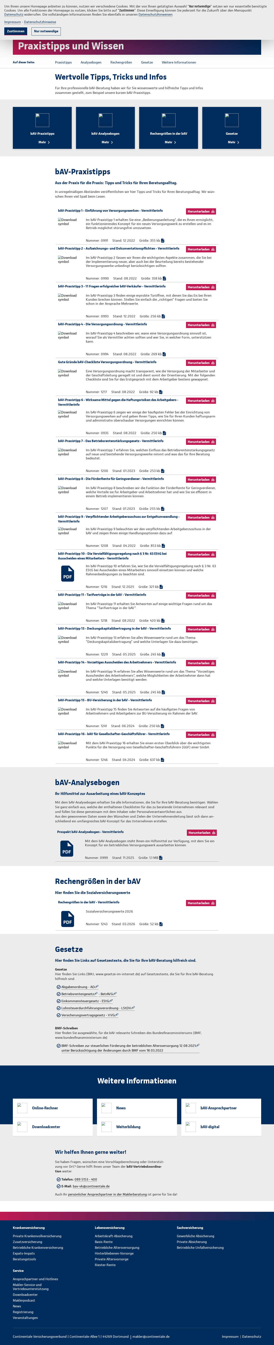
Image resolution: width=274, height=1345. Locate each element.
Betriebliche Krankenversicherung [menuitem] (38, 1248)
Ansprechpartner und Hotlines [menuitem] (35, 1279)
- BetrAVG (105, 994)
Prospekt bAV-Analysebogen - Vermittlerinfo (90, 832)
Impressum (12, 22)
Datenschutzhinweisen (155, 14)
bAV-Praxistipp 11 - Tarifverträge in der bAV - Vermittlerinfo (102, 595)
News (121, 1108)
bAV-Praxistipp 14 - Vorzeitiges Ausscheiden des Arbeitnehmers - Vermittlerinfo (117, 662)
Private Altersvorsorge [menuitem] (111, 1259)
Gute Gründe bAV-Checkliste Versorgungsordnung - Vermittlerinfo (107, 362)
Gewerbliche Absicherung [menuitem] (195, 1236)
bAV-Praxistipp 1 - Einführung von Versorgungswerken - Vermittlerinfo (110, 211)
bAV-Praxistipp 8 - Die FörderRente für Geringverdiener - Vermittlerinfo (111, 479)
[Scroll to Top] (252, 659)
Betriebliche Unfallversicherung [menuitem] (200, 1248)
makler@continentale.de (151, 1337)
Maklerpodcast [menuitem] (24, 1300)
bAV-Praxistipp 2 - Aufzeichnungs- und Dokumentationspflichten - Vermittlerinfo (118, 248)
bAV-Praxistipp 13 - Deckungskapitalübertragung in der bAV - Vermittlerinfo (114, 628)
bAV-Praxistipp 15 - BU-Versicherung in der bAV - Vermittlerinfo (105, 700)
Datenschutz (13, 14)
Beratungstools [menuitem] (24, 1259)
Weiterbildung (128, 1127)
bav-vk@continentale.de (91, 1186)
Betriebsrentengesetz (77, 994)
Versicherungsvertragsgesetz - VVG (88, 1015)
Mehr (42, 142)
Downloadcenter (46, 1127)
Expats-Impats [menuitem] (24, 1253)
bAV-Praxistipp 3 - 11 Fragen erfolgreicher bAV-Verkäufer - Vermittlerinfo (112, 286)
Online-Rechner (45, 1108)
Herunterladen (199, 211)
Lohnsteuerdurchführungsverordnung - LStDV (96, 1008)
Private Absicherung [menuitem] (192, 1242)
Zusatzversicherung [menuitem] (27, 1242)
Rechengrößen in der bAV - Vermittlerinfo (88, 902)
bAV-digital (210, 1127)
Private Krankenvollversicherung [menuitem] (37, 1236)
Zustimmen (15, 31)
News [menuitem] (17, 1306)
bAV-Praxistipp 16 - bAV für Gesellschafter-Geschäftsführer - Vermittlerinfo (114, 734)
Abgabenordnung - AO (78, 987)
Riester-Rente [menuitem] (105, 1265)
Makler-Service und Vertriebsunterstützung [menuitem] (31, 1287)
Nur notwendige (46, 31)
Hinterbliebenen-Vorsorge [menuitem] (114, 1253)
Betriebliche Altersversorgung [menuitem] (117, 1248)
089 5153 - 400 (85, 1179)
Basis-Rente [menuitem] (104, 1242)
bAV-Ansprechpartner (219, 1108)
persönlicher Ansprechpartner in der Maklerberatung (107, 1194)
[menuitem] (54, 1228)
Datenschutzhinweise (40, 22)
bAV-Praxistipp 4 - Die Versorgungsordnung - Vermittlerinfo (102, 324)
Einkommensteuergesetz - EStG (85, 1001)
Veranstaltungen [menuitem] (25, 1318)
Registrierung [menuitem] (23, 1312)
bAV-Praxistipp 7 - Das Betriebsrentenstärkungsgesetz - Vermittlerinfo (111, 441)
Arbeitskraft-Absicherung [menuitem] (114, 1236)
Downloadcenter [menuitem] (25, 1295)
